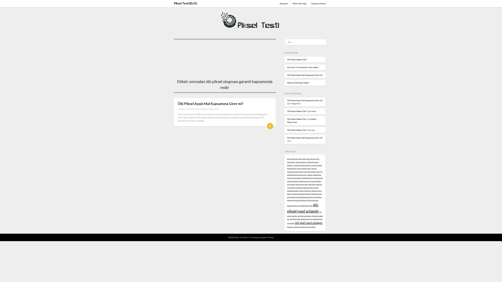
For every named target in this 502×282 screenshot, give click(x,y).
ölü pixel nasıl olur (293, 227)
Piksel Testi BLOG (185, 3)
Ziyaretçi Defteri (318, 3)
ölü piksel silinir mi (307, 219)
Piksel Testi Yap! (299, 3)
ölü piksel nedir (295, 219)
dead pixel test (292, 168)
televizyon (307, 191)
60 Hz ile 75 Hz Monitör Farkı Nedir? (303, 67)
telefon (301, 191)
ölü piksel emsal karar (300, 200)
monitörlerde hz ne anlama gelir (312, 178)
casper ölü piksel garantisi (301, 165)
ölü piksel (308, 194)
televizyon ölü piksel (298, 194)
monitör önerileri (304, 181)
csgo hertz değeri (316, 165)
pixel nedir (311, 184)
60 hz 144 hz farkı (304, 159)
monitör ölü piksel (292, 181)
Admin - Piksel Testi (210, 109)
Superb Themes (267, 237)
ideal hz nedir (315, 172)
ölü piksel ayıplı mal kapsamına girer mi (302, 197)
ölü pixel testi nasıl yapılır (307, 227)
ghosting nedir (306, 168)
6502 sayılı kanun (301, 162)
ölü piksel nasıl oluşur (305, 216)
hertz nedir (306, 172)
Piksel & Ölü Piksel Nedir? (298, 83)
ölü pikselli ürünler (306, 206)
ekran (299, 168)
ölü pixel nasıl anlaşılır (309, 223)
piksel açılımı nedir (302, 184)
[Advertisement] (225, 58)
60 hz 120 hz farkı (292, 159)
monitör (309, 175)
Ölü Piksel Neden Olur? (297, 59)
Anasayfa (284, 3)
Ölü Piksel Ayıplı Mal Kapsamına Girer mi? (210, 103)
